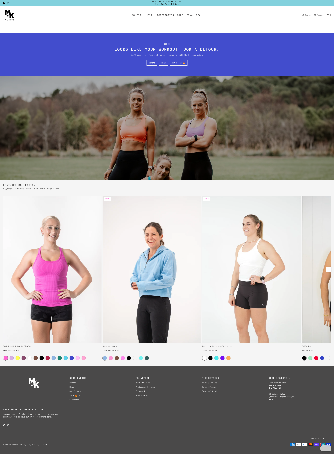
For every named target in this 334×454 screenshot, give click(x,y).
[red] (316, 358)
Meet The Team (143, 383)
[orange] (228, 358)
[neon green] (310, 358)
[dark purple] (222, 358)
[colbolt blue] (322, 358)
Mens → (73, 387)
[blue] (53, 358)
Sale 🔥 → (75, 395)
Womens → (74, 383)
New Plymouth (166, 4)
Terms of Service (210, 391)
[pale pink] (77, 358)
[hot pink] (5, 358)
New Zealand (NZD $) (319, 438)
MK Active (14, 445)
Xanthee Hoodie (110, 346)
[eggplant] (23, 358)
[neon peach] (328, 358)
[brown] (35, 358)
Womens (152, 63)
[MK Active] (9, 15)
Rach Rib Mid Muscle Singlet (17, 346)
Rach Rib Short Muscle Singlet (217, 346)
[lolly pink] (84, 358)
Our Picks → (75, 391)
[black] (41, 358)
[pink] (123, 358)
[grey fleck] (135, 358)
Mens (164, 63)
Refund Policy (209, 387)
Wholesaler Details (145, 387)
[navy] (71, 358)
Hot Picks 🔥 (178, 63)
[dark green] (59, 358)
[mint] (141, 358)
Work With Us (142, 395)
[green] (147, 358)
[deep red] (47, 358)
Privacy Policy (209, 383)
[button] (137, 15)
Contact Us (141, 391)
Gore (177, 4)
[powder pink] (111, 358)
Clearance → (75, 400)
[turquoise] (65, 358)
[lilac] (11, 358)
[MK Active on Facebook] (4, 3)
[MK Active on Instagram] (8, 3)
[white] (29, 358)
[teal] (216, 358)
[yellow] (17, 358)
